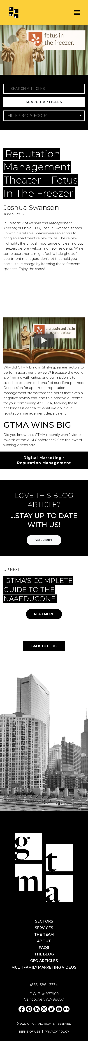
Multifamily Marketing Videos (44, 967)
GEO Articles (44, 961)
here (32, 445)
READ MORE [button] (44, 614)
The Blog (44, 954)
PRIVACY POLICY (57, 1031)
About (44, 941)
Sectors (44, 921)
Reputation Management (44, 463)
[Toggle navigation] (77, 12)
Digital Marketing (32, 139)
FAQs (44, 947)
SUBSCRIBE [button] (44, 540)
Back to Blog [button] (44, 646)
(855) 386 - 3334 (44, 985)
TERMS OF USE (29, 1031)
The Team (44, 934)
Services (44, 928)
